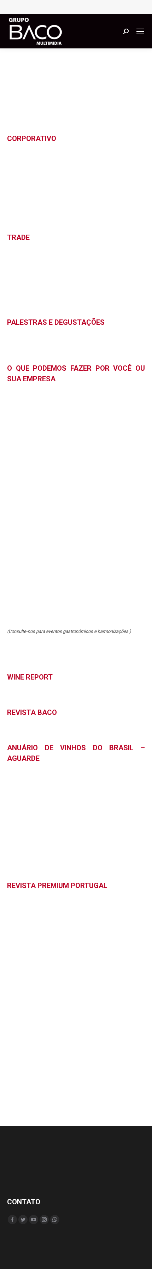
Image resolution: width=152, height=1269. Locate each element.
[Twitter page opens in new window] (23, 1219)
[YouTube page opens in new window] (33, 1219)
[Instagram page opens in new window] (44, 1219)
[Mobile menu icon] (140, 31)
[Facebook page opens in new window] (12, 1219)
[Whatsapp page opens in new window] (54, 1219)
